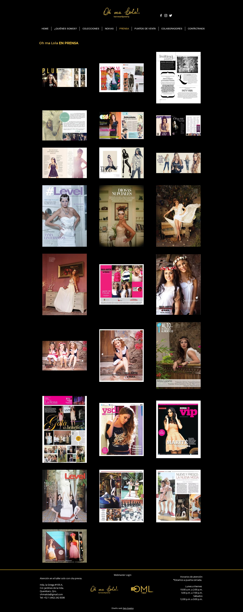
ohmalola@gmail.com (51, 594)
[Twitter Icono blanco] (171, 15)
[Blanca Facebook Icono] (161, 15)
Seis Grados (128, 608)
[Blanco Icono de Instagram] (166, 15)
